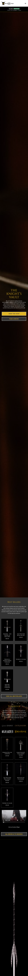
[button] (25, 3)
